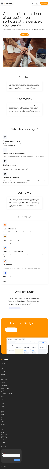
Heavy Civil (3, 401)
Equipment (3, 377)
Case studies (3, 422)
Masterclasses (3, 426)
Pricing (2, 396)
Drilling (2, 411)
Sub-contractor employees (6, 376)
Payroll (2, 390)
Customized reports (4, 391)
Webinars (3, 424)
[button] (2, 3)
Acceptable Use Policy (44, 466)
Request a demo (11, 330)
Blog (2, 419)
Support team (3, 436)
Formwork (3, 409)
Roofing (2, 414)
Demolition (3, 404)
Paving (2, 408)
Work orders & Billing (5, 388)
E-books (2, 427)
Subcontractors (4, 412)
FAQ (2, 429)
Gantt (2, 365)
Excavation (3, 403)
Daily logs (3, 382)
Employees (3, 374)
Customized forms (4, 383)
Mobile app (3, 380)
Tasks (2, 368)
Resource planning (4, 366)
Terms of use (31, 466)
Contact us (3, 442)
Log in (37, 3)
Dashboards (3, 369)
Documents (3, 371)
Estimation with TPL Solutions (6, 393)
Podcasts (2, 421)
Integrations (3, 394)
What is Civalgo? (4, 434)
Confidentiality (37, 466)
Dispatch (2, 372)
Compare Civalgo (4, 437)
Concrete (2, 406)
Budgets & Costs (4, 387)
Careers (2, 443)
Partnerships (3, 439)
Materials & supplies (4, 379)
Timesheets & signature (5, 385)
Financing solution (4, 440)
